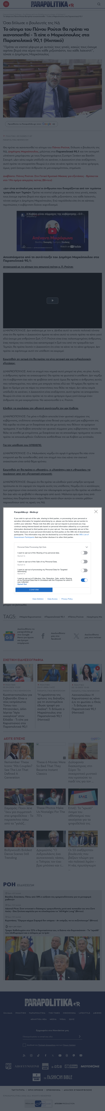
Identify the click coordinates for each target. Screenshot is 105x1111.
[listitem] (52, 547)
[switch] (84, 552)
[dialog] (52, 555)
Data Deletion (38, 599)
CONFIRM (34, 590)
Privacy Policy (67, 599)
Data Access (52, 599)
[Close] (96, 512)
